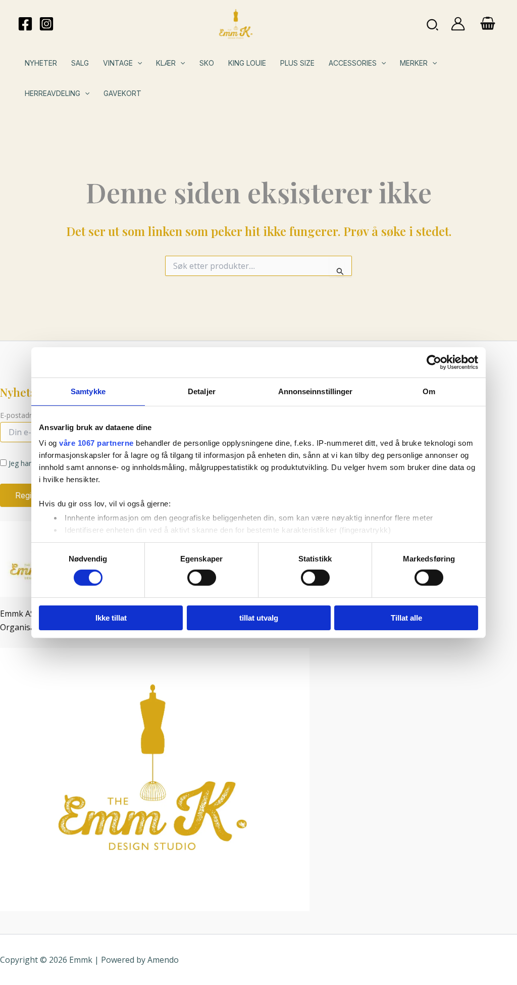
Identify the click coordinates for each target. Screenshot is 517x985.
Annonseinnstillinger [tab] (315, 391)
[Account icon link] (458, 23)
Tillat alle (406, 618)
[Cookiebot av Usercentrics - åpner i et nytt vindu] (434, 361)
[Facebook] (25, 23)
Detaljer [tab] (202, 391)
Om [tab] (429, 391)
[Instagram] (46, 23)
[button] (433, 24)
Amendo (163, 959)
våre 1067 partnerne (96, 443)
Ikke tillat (111, 618)
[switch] (201, 578)
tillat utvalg (258, 618)
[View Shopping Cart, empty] (487, 24)
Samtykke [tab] (88, 391)
